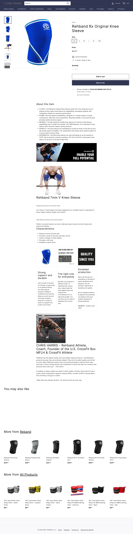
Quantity (75, 65)
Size (73, 37)
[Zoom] (39, 42)
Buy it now (100, 83)
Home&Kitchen (22, 9)
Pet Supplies (100, 9)
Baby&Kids (82, 9)
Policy (60, 530)
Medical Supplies (9, 9)
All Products (121, 9)
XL (94, 41)
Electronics (72, 9)
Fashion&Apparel (60, 9)
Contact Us (75, 530)
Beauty (50, 9)
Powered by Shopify (87, 530)
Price (74, 47)
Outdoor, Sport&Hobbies (37, 9)
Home (73, 22)
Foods (91, 9)
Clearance (111, 9)
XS (74, 41)
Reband (25, 431)
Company (67, 530)
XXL (99, 41)
